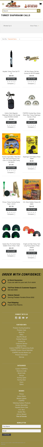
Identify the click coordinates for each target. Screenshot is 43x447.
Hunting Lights (21, 378)
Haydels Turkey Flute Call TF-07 (11, 72)
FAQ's (21, 335)
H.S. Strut (21, 410)
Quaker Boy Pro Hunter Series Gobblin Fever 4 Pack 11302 (11, 245)
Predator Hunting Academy (21, 328)
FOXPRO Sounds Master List (21, 352)
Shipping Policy (21, 346)
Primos (21, 394)
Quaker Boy (21, 412)
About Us (21, 332)
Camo (21, 382)
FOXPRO (21, 401)
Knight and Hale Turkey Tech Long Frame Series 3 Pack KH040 (31, 245)
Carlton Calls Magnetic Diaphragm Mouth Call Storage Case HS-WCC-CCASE (11, 115)
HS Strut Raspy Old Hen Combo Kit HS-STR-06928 (31, 72)
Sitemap (21, 357)
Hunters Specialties (21, 405)
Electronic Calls (21, 371)
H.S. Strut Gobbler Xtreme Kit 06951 (31, 203)
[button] (21, 25)
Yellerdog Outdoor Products (21, 403)
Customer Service (21, 343)
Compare (11, 83)
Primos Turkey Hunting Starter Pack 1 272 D (11, 203)
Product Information (21, 355)
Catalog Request (21, 339)
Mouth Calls (21, 373)
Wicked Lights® (21, 398)
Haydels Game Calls (21, 407)
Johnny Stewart (21, 414)
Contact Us (21, 341)
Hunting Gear (21, 380)
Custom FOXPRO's (22, 369)
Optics (22, 384)
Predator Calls (21, 330)
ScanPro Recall (21, 337)
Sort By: (4, 39)
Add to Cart (11, 78)
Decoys (21, 375)
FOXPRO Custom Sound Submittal (21, 350)
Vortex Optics (21, 396)
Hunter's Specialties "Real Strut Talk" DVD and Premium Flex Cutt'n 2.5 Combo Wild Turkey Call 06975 (11, 159)
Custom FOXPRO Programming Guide (21, 348)
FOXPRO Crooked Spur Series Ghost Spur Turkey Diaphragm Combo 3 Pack (32, 115)
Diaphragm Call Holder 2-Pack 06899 (31, 157)
